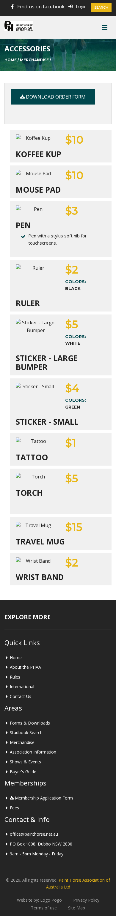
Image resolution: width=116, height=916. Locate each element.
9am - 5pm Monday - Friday (36, 854)
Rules (15, 677)
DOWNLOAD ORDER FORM (55, 96)
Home (10, 60)
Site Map (76, 908)
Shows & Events (25, 762)
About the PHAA (25, 667)
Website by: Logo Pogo (39, 900)
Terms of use (44, 908)
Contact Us (20, 696)
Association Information (33, 752)
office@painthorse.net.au (34, 834)
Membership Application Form (43, 798)
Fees (14, 808)
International (22, 686)
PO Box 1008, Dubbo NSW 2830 (41, 844)
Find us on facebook (41, 6)
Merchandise (34, 60)
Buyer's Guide (23, 771)
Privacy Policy (86, 900)
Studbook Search (26, 732)
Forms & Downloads (30, 723)
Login (81, 6)
